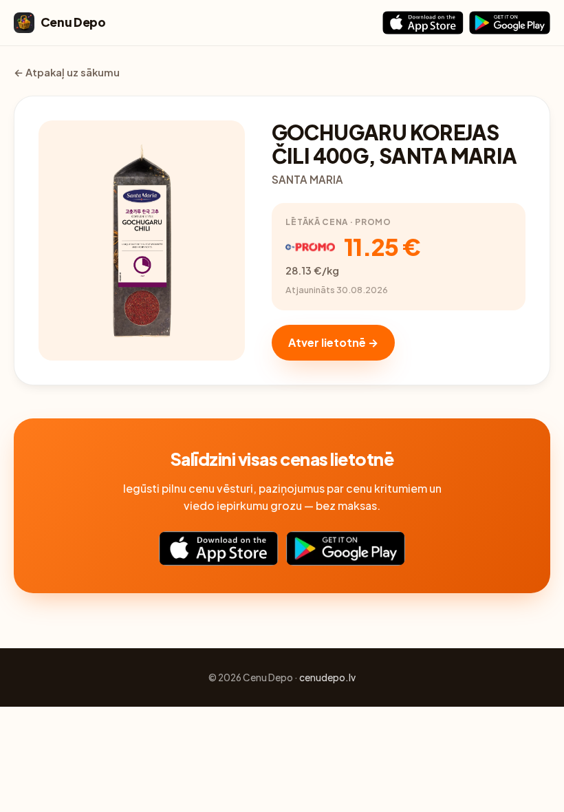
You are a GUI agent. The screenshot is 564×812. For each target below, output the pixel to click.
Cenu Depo (73, 22)
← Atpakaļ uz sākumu (67, 72)
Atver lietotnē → (333, 342)
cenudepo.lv (327, 677)
